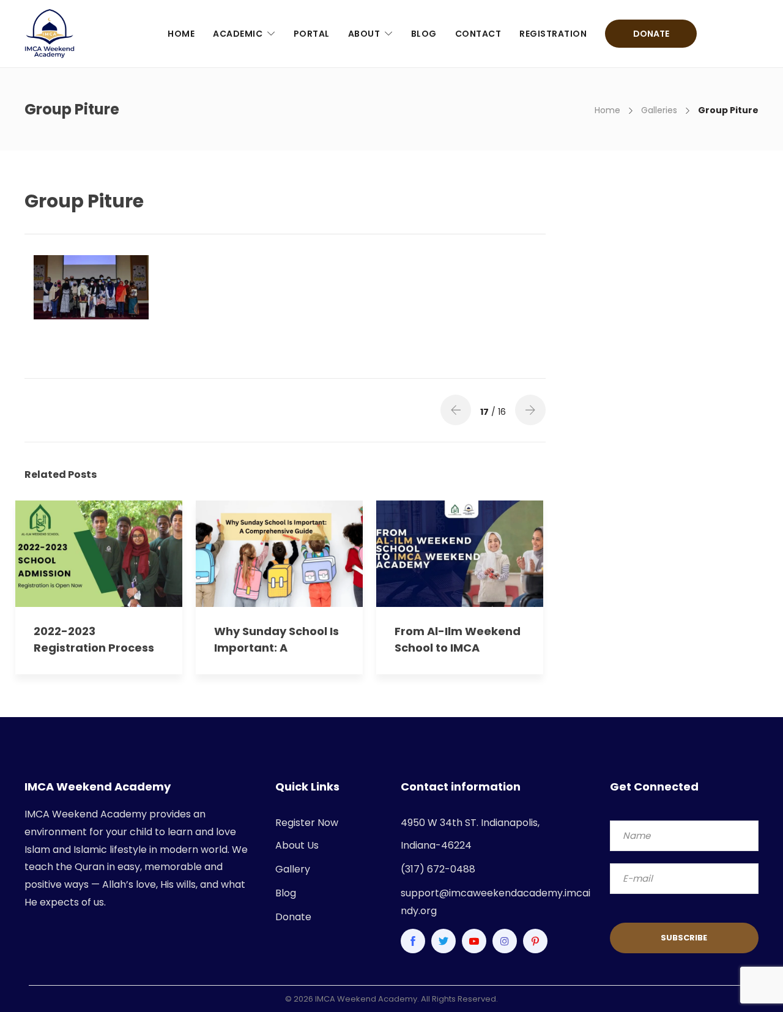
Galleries (659, 110)
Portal (312, 34)
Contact (478, 34)
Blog (424, 34)
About (364, 34)
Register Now (306, 823)
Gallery (292, 869)
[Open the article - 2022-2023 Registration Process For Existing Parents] (57, 553)
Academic (237, 34)
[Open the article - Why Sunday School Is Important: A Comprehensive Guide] (238, 553)
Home (181, 34)
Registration (553, 34)
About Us (297, 845)
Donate (651, 34)
